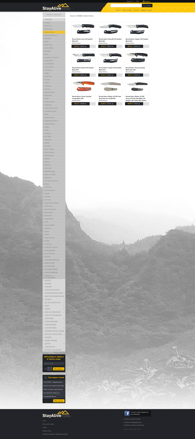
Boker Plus (48, 45)
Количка (147, 1)
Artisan (47, 22)
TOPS (47, 234)
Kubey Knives (49, 152)
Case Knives (49, 60)
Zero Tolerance (50, 253)
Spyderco (48, 228)
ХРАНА (47, 309)
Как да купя (127, 10)
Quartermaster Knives (52, 203)
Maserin (47, 159)
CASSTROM (49, 64)
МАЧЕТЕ (48, 280)
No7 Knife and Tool (51, 181)
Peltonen (48, 196)
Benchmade (48, 29)
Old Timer (48, 187)
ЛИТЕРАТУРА (50, 347)
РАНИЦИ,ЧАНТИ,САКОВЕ (54, 331)
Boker (47, 41)
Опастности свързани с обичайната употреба (55, 434)
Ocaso (47, 184)
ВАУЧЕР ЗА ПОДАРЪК (53, 350)
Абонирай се (58, 369)
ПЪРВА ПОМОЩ (51, 340)
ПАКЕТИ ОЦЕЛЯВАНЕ (53, 315)
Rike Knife (48, 215)
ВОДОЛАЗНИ (50, 263)
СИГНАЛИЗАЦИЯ (51, 321)
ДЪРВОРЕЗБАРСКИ (52, 260)
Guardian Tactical (50, 111)
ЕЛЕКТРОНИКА (51, 328)
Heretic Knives (50, 117)
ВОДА (47, 306)
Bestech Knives (50, 32)
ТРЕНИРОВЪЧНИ (51, 269)
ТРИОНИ (48, 287)
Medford (48, 165)
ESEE (47, 98)
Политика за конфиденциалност (133, 422)
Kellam (47, 143)
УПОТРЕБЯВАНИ (51, 272)
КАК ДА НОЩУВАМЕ (53, 312)
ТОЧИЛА (48, 299)
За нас (118, 10)
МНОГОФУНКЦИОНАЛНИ (54, 296)
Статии (136, 10)
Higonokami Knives (51, 121)
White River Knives (51, 247)
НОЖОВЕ (48, 19)
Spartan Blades (50, 225)
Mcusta (47, 162)
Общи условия (146, 10)
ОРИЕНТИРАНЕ (50, 325)
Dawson (47, 89)
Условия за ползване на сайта (132, 419)
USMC (47, 241)
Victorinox (48, 244)
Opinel (47, 193)
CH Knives (48, 70)
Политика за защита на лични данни (134, 425)
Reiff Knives (49, 212)
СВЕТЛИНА (49, 318)
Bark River (48, 26)
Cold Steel (48, 76)
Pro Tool (48, 200)
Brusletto (48, 51)
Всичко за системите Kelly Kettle (53, 386)
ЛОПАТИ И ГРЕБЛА (52, 290)
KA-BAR (48, 136)
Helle (46, 114)
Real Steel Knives (50, 209)
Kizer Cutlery (49, 149)
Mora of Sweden (50, 174)
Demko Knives (50, 92)
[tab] (54, 19)
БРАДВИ (48, 283)
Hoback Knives (50, 124)
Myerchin (48, 177)
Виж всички (59, 401)
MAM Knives (49, 155)
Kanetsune (48, 140)
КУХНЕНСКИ (50, 266)
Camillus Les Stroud (51, 57)
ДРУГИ (47, 257)
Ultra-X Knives (50, 238)
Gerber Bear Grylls (51, 108)
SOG (46, 222)
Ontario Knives (50, 190)
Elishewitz (48, 95)
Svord (47, 231)
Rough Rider (49, 219)
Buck (46, 54)
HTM (47, 130)
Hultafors (48, 133)
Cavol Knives (49, 67)
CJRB (47, 73)
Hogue (47, 127)
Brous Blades (49, 48)
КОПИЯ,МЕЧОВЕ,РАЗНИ (54, 293)
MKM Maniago (50, 171)
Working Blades (50, 250)
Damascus (48, 86)
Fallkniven (48, 105)
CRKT (47, 83)
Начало (72, 16)
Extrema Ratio (49, 102)
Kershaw (48, 146)
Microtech (48, 168)
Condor (47, 79)
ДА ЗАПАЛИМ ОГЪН (52, 302)
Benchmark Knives (51, 35)
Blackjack (48, 38)
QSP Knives (49, 206)
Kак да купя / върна (48, 424)
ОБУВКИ (48, 337)
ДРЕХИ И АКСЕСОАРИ (53, 334)
